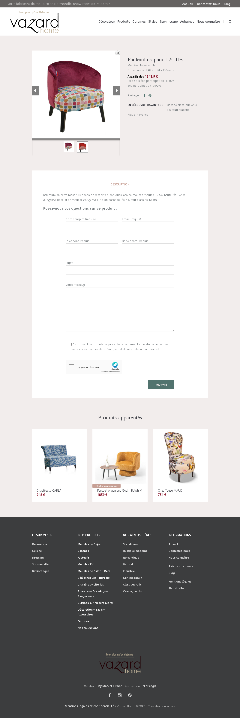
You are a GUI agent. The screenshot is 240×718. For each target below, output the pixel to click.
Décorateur (39, 544)
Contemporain (132, 577)
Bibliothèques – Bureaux (94, 577)
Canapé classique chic (182, 105)
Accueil (173, 544)
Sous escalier (41, 564)
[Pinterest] (130, 695)
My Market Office (110, 686)
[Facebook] (109, 695)
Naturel (128, 564)
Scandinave (130, 544)
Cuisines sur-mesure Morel (95, 602)
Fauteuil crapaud (178, 110)
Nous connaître (179, 557)
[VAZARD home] (120, 663)
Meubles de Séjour (90, 544)
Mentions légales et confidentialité (89, 706)
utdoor (84, 621)
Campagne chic (133, 591)
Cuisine (37, 550)
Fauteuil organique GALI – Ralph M (119, 490)
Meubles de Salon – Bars (94, 571)
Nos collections (88, 627)
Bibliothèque (40, 571)
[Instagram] (119, 695)
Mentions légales (180, 581)
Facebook (145, 95)
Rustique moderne (135, 550)
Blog (172, 572)
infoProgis (149, 686)
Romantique (131, 557)
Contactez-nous (179, 550)
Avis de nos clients (181, 566)
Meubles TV (85, 564)
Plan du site (176, 588)
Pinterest (150, 95)
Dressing (38, 557)
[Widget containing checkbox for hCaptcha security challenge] (94, 367)
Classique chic (132, 584)
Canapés (83, 550)
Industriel (129, 571)
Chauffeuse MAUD (170, 490)
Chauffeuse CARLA (49, 490)
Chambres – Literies (91, 584)
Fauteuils (83, 557)
